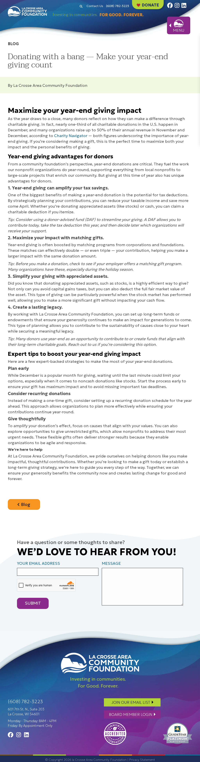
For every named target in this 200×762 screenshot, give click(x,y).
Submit (33, 603)
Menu (178, 30)
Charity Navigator (70, 135)
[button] (81, 6)
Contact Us (95, 6)
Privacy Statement (142, 760)
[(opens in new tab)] (115, 733)
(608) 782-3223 (117, 6)
